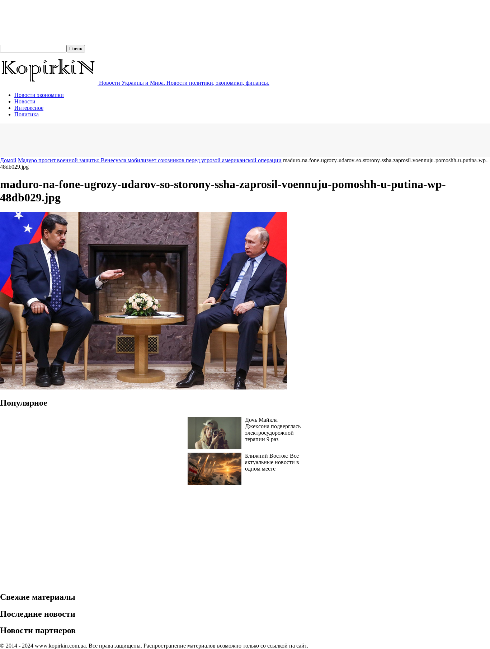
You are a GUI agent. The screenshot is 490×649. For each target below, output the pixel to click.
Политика (26, 114)
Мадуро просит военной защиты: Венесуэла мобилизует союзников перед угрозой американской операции (150, 160)
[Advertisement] (130, 139)
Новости (25, 101)
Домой (8, 160)
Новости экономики (39, 95)
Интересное (28, 108)
